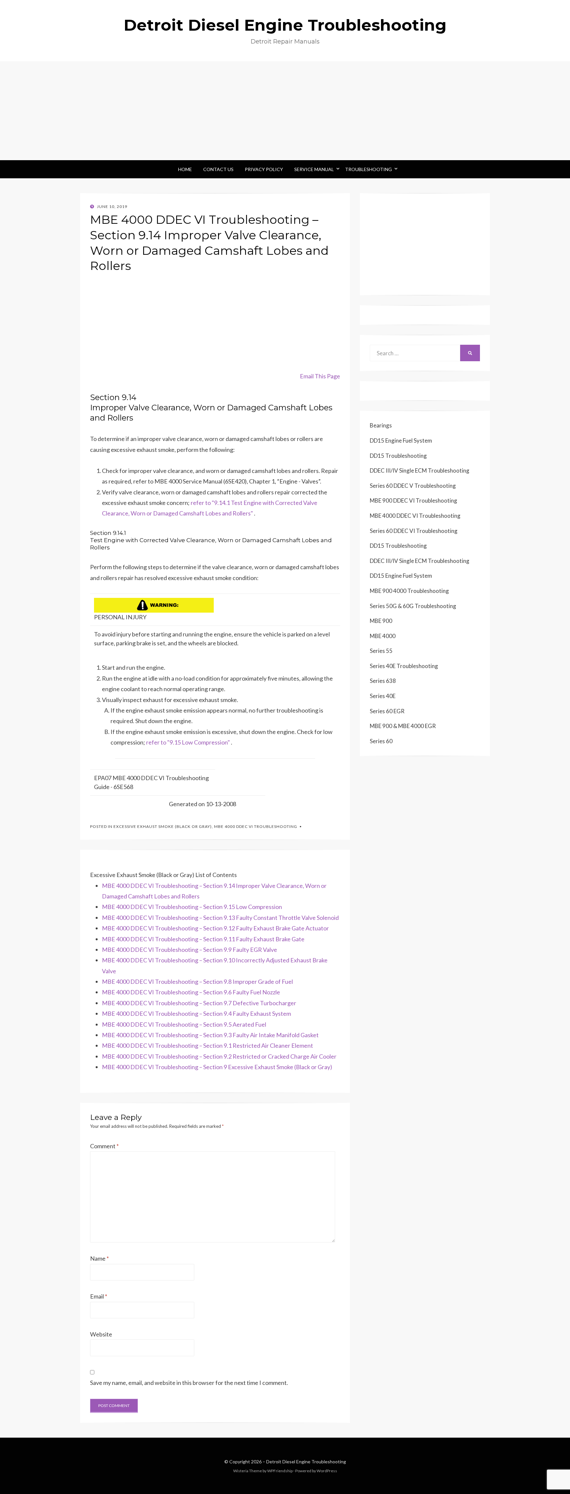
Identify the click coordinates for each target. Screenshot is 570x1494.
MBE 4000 (383, 635)
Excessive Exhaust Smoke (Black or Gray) (162, 826)
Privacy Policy (264, 169)
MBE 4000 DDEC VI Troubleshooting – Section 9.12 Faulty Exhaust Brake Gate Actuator (215, 928)
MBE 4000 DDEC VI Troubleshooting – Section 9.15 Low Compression (192, 906)
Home (185, 169)
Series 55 (381, 650)
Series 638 (383, 680)
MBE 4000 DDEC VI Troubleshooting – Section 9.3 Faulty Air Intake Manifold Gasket (210, 1035)
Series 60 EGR (387, 711)
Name (99, 1258)
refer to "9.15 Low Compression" (188, 742)
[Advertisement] (285, 111)
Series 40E (383, 695)
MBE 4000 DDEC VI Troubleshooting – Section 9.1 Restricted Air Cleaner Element (207, 1045)
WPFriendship (280, 1470)
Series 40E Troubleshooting (404, 665)
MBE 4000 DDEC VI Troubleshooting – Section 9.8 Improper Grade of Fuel (197, 981)
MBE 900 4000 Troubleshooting (409, 590)
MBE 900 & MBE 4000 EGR (403, 725)
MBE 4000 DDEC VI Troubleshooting (255, 826)
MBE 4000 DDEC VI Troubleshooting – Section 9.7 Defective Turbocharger (199, 1003)
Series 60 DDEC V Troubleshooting (413, 485)
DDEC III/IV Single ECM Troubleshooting (419, 470)
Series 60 (381, 741)
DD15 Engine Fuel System (401, 440)
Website (101, 1334)
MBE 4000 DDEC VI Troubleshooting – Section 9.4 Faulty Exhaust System (196, 1013)
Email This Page (320, 376)
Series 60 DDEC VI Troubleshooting (414, 530)
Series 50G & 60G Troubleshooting (413, 605)
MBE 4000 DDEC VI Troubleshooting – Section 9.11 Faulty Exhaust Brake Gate (203, 939)
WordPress (327, 1470)
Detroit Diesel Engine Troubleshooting (285, 25)
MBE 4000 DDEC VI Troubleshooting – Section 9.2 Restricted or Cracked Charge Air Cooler (219, 1056)
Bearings (381, 425)
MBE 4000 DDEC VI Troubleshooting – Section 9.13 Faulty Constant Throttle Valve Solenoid (220, 917)
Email (98, 1296)
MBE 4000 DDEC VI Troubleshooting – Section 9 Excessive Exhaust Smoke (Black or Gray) (217, 1066)
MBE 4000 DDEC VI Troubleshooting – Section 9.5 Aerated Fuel (184, 1024)
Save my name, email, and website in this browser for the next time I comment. (189, 1382)
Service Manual (314, 169)
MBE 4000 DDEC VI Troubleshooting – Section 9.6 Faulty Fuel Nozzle (191, 992)
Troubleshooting (368, 169)
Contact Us (218, 169)
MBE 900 (381, 620)
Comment (104, 1146)
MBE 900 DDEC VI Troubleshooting (413, 500)
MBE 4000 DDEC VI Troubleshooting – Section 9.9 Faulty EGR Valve (189, 949)
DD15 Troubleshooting (398, 455)
